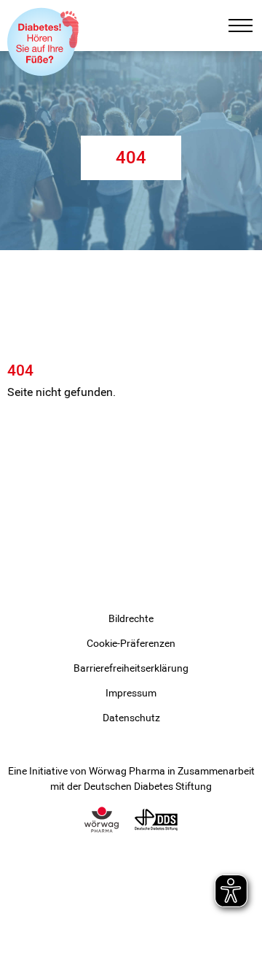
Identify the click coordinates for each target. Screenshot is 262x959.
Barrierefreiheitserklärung (131, 668)
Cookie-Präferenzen (131, 643)
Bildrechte (131, 618)
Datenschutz (131, 717)
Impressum (131, 693)
